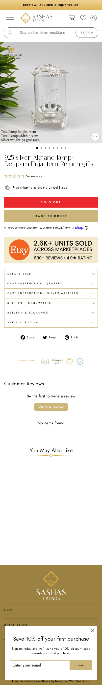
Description (19, 274)
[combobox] (55, 32)
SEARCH (87, 32)
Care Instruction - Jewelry (35, 283)
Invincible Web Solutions (72, 681)
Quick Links (16, 625)
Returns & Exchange (28, 312)
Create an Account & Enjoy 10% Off (51, 5)
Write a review (51, 407)
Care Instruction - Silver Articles (42, 293)
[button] (14, 176)
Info (8, 610)
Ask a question (22, 322)
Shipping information (29, 303)
